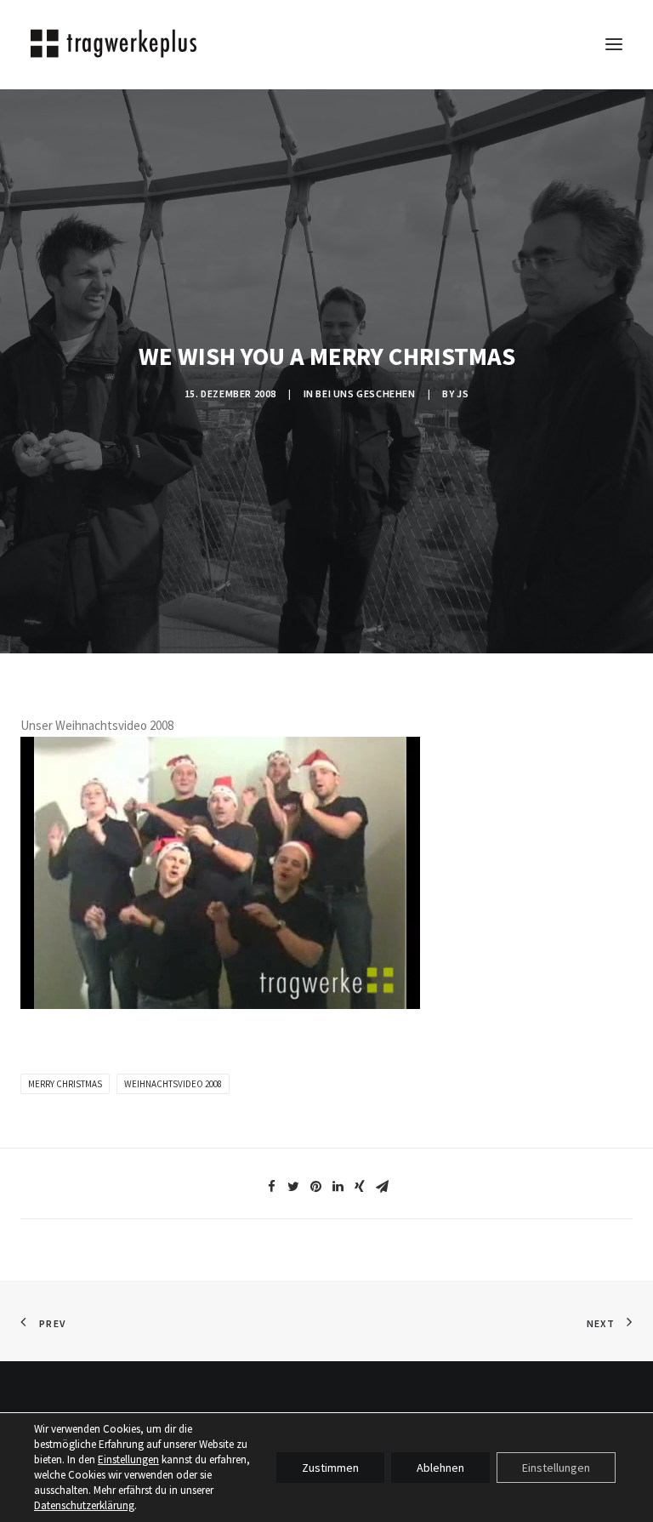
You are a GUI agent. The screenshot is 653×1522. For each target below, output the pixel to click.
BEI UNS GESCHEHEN (365, 393)
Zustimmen (330, 1467)
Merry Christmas (65, 1084)
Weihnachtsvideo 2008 (173, 1084)
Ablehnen (440, 1467)
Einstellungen (128, 1459)
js (462, 393)
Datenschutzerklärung (84, 1505)
